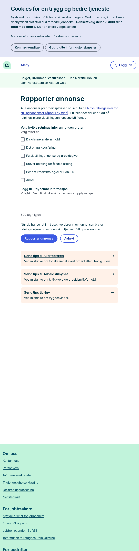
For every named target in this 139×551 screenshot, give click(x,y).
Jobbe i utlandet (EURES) (21, 530)
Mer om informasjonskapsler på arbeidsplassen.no (46, 36)
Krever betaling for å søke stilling (49, 164)
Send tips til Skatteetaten (44, 256)
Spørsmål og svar (15, 523)
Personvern (11, 468)
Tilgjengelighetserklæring (20, 482)
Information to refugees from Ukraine (29, 538)
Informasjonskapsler (17, 475)
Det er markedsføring (41, 147)
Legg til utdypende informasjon (44, 189)
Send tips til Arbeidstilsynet (46, 274)
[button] (69, 238)
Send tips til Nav (37, 292)
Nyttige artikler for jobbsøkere (23, 516)
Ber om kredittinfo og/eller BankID (50, 172)
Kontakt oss (11, 460)
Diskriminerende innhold (43, 139)
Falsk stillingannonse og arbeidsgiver (52, 155)
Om (18, 490)
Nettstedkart (11, 497)
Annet (30, 180)
